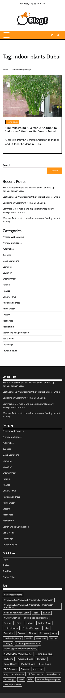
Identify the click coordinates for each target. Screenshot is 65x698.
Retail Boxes (45, 664)
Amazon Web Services (13, 237)
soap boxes (38, 669)
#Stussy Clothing (12, 617)
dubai (46, 628)
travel (21, 679)
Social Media (8, 338)
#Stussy (46, 612)
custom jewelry (11, 628)
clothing (29, 623)
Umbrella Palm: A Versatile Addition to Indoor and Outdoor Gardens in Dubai (31, 129)
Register (6, 565)
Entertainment (9, 278)
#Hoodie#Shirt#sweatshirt (16, 612)
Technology (8, 344)
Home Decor (12, 122)
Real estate (8, 320)
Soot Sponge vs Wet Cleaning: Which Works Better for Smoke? (32, 197)
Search (7, 165)
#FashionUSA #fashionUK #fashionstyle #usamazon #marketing (28, 606)
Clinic (19, 623)
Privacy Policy (9, 577)
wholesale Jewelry (12, 684)
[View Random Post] (52, 35)
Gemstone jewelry (48, 633)
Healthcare (41, 638)
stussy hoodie (53, 674)
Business (7, 255)
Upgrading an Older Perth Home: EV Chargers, (24, 202)
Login (5, 559)
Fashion (6, 284)
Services (25, 669)
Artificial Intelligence (12, 243)
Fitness (32, 633)
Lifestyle (6, 314)
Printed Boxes (10, 664)
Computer (7, 267)
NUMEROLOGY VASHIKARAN (18, 653)
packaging (8, 659)
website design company (48, 679)
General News (9, 296)
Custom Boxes (44, 623)
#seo (36, 612)
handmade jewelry (12, 638)
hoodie (53, 638)
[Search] (58, 35)
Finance (6, 290)
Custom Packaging (31, 628)
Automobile (8, 248)
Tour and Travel (10, 350)
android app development (36, 617)
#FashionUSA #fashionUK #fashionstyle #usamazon (28, 600)
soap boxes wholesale (14, 674)
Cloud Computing (11, 261)
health (29, 638)
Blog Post (7, 571)
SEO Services (10, 669)
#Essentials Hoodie (13, 594)
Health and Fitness (11, 302)
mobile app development (28, 643)
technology (9, 679)
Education (7, 272)
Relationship (8, 326)
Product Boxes (28, 664)
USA (30, 679)
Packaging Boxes (25, 659)
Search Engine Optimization (16, 332)
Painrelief (41, 659)
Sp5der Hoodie (36, 674)
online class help (44, 653)
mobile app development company (20, 648)
